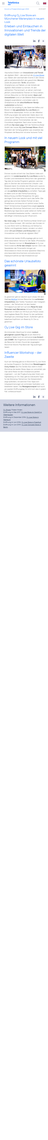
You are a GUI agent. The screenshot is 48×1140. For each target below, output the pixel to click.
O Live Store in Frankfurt (31, 422)
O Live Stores (38, 75)
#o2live (14, 299)
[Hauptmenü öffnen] (3, 3)
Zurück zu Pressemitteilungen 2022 (16, 9)
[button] (34, 41)
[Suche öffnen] (38, 3)
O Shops (7, 410)
